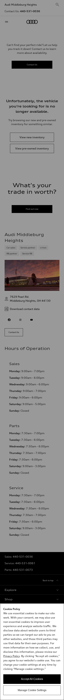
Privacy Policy (11, 656)
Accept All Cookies (32, 679)
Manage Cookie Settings (32, 690)
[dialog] (32, 652)
